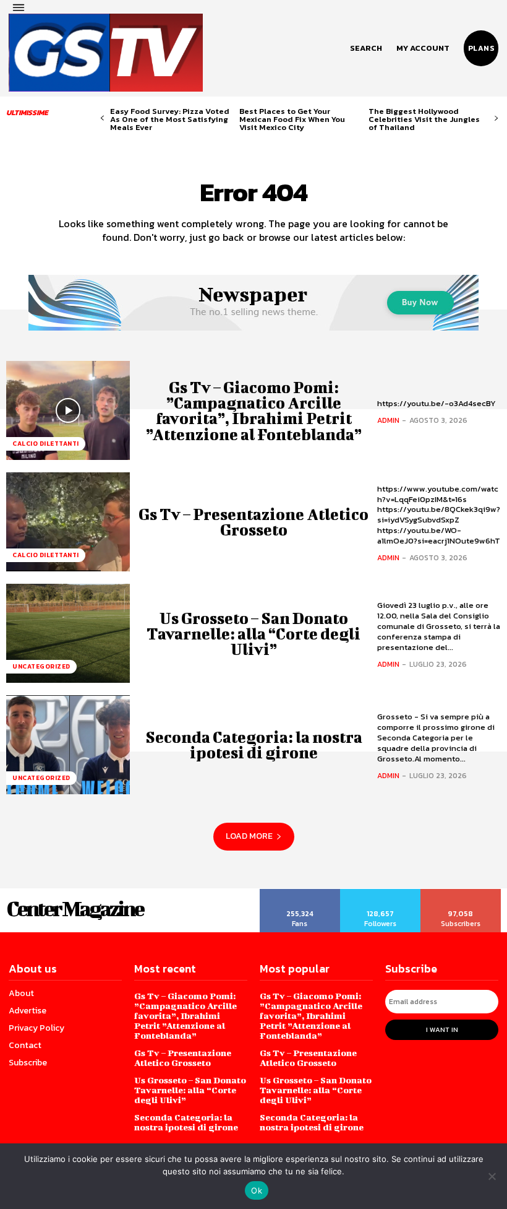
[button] (366, 48)
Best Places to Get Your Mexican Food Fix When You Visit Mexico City (292, 119)
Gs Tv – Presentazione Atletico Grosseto (253, 522)
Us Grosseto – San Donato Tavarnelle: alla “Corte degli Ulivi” (253, 633)
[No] (491, 1176)
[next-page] (496, 118)
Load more (249, 836)
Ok (256, 1190)
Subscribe (461, 893)
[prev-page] (102, 118)
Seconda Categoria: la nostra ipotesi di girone (253, 744)
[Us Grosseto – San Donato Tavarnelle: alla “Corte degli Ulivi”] (68, 633)
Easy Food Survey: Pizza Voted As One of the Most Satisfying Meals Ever (169, 119)
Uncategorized (41, 666)
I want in (442, 1029)
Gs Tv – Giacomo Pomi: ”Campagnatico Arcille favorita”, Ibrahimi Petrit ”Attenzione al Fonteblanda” (254, 410)
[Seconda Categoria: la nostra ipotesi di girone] (68, 744)
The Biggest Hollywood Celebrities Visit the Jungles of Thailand (424, 119)
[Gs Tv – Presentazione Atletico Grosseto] (68, 521)
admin (388, 420)
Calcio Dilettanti (45, 443)
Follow (380, 893)
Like (300, 893)
